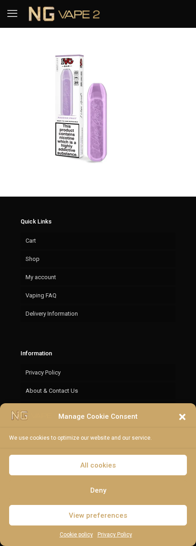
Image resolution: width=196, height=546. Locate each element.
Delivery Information (52, 313)
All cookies (98, 465)
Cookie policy (76, 534)
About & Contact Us (52, 390)
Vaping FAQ (41, 295)
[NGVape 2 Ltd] (63, 13)
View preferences (98, 515)
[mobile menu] (12, 13)
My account (41, 277)
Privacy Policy (115, 534)
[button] (182, 416)
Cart (31, 240)
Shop (33, 258)
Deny (98, 490)
